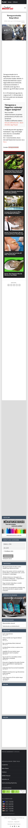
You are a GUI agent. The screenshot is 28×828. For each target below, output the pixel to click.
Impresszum (10, 821)
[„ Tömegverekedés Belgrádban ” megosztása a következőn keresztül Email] (16, 285)
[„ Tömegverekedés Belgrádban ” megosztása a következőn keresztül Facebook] (8, 285)
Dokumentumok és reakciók (14, 535)
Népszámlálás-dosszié (9, 623)
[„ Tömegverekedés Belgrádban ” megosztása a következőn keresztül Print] (19, 285)
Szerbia (23, 22)
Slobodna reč (5, 779)
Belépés (9, 2)
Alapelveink (16, 821)
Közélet (23, 21)
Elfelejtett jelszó (7, 558)
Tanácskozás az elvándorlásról (11, 626)
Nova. (5, 142)
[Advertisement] (14, 57)
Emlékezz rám (8, 551)
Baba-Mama (5, 768)
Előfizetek (15, 2)
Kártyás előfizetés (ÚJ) (11, 122)
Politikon (4, 772)
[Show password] (23, 547)
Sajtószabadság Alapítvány (9, 783)
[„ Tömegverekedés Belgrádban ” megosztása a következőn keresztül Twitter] (11, 285)
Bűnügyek (19, 21)
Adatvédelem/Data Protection (13, 824)
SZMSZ (5, 21)
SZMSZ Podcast (6, 775)
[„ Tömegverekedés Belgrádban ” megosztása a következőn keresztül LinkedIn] (14, 285)
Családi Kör (5, 764)
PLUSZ (4, 2)
